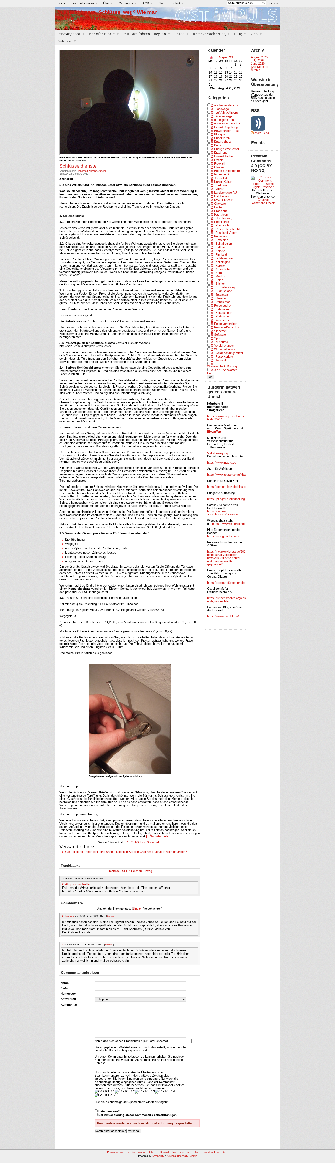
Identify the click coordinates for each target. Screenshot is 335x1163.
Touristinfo (221, 342)
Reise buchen (223, 305)
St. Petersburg (225, 287)
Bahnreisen (223, 309)
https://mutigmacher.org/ (223, 536)
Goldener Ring (225, 258)
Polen (219, 280)
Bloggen (219, 134)
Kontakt (177, 3)
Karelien (221, 265)
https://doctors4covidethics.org (227, 486)
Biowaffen (214, 431)
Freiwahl (219, 163)
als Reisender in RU (227, 105)
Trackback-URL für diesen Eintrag (129, 871)
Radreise (67, 41)
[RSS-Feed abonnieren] (262, 26)
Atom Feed (261, 133)
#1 (63, 916)
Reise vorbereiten (225, 323)
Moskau (221, 276)
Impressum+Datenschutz (186, 1152)
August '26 (225, 57)
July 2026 (257, 60)
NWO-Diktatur (223, 200)
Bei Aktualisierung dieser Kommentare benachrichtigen (137, 1115)
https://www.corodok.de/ (223, 616)
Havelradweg (224, 218)
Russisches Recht (228, 229)
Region (162, 33)
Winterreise (223, 320)
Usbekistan (223, 302)
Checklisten (222, 138)
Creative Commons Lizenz (263, 201)
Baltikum (221, 247)
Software (220, 334)
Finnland (221, 254)
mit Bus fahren (137, 33)
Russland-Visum (226, 232)
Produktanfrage (211, 1152)
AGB (148, 3)
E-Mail (65, 988)
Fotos (182, 33)
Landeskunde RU (225, 192)
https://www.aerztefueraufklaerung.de (231, 474)
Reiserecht (223, 225)
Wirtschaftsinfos (225, 349)
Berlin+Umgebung (226, 127)
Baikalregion (224, 243)
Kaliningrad (223, 262)
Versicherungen (97, 171)
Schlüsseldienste (78, 166)
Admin (193, 1156)
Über (108, 3)
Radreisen (222, 316)
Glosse (219, 167)
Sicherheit (82, 171)
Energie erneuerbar (226, 149)
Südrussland (224, 291)
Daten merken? (109, 1111)
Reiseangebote (115, 1152)
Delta (217, 145)
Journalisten (222, 178)
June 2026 (258, 63)
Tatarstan (222, 294)
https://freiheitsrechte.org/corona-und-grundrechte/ (229, 600)
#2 (63, 944)
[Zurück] (211, 57)
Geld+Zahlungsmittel (229, 353)
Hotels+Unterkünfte (227, 171)
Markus (69, 916)
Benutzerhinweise (84, 3)
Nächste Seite (144, 842)
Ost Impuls (128, 3)
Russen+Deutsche (226, 327)
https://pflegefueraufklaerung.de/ (228, 499)
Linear (137, 908)
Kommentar (69, 1004)
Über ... (153, 1152)
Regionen (220, 236)
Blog (161, 3)
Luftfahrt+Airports (227, 112)
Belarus (221, 251)
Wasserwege (224, 116)
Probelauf (220, 211)
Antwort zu (68, 998)
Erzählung (220, 152)
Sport (217, 338)
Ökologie (220, 203)
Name (65, 983)
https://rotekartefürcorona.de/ (226, 582)
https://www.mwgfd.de (221, 462)
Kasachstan (223, 269)
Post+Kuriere (224, 356)
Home (61, 3)
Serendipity (158, 1156)
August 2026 (259, 57)
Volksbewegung (217, 453)
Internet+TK (222, 174)
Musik (220, 189)
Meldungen (221, 196)
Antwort (111, 916)
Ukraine (221, 298)
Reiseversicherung (212, 33)
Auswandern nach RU (228, 123)
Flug (240, 33)
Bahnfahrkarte (104, 33)
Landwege (222, 109)
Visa (256, 33)
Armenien (222, 240)
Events (219, 160)
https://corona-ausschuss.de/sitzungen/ (223, 513)
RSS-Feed (271, 26)
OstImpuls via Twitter (76, 884)
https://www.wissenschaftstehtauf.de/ (236, 524)
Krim (219, 272)
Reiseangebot (71, 33)
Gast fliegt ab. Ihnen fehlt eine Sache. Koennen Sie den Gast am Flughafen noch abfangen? (126, 851)
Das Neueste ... (261, 67)
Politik (218, 207)
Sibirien (220, 283)
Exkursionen (224, 313)
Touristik (221, 360)
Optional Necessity (177, 1156)
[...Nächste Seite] (157, 836)
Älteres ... (257, 70)
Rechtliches (222, 221)
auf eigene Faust (225, 120)
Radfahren (221, 214)
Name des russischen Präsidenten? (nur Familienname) (131, 1041)
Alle (158, 842)
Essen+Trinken (224, 156)
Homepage (68, 993)
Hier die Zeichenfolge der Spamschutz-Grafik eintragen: (131, 1102)
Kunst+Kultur (223, 181)
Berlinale (221, 185)
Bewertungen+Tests (227, 130)
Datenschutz (222, 141)
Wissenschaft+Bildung (222, 366)
